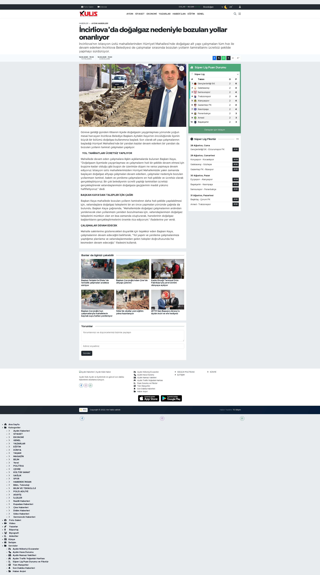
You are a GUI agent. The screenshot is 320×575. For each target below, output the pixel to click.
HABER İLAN (179, 14)
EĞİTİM (191, 14)
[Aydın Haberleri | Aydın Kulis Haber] (88, 14)
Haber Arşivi (142, 391)
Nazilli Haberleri (21, 501)
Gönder (87, 353)
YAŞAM (17, 453)
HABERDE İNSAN (22, 482)
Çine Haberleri (20, 507)
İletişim (12, 542)
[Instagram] (86, 385)
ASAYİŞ (17, 495)
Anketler (13, 536)
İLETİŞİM (180, 375)
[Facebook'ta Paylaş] (214, 58)
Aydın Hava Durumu (145, 375)
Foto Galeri (88, 7)
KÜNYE (213, 372)
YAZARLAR (164, 14)
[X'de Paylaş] (219, 58)
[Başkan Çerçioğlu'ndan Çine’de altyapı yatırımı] (132, 269)
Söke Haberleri (21, 514)
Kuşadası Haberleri (23, 504)
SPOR (16, 479)
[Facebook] (81, 385)
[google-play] (171, 398)
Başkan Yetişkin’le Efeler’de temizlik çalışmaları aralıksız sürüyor (95, 282)
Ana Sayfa (13, 424)
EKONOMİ (152, 14)
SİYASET (139, 14)
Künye (11, 539)
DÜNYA (17, 450)
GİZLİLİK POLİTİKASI (185, 372)
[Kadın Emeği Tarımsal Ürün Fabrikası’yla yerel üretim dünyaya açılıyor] (167, 269)
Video (11, 523)
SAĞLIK (17, 475)
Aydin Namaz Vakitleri (146, 378)
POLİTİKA (18, 466)
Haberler (83, 23)
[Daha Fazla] (228, 58)
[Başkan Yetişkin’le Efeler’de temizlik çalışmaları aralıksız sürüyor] (97, 269)
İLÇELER (17, 498)
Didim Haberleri (21, 511)
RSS (84, 410)
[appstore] (149, 398)
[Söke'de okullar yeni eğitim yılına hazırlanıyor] (132, 299)
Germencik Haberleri (24, 517)
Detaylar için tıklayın (214, 130)
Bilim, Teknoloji (21, 485)
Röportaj (13, 530)
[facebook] (82, 418)
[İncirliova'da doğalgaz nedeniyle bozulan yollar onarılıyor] (132, 95)
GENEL (200, 14)
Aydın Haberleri (100, 23)
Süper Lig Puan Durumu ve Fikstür (30, 562)
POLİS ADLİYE (20, 491)
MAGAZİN (18, 456)
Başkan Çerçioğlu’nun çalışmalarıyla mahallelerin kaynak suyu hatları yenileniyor (96, 313)
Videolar (103, 7)
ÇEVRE (17, 469)
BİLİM (16, 459)
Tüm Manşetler (143, 386)
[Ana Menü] (239, 14)
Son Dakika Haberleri (146, 389)
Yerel (16, 463)
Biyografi (13, 533)
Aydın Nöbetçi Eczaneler (148, 372)
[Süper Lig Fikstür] (237, 139)
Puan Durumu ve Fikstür (147, 383)
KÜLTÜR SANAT (21, 472)
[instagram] (162, 418)
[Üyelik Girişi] (239, 7)
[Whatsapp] (90, 385)
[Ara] (235, 14)
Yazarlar (13, 527)
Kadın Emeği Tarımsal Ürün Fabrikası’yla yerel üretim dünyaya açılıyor (164, 282)
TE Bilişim (237, 410)
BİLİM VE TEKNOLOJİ (24, 488)
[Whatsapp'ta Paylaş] (223, 58)
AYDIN (129, 14)
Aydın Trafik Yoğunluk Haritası (150, 380)
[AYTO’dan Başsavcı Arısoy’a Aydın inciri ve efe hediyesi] (167, 299)
